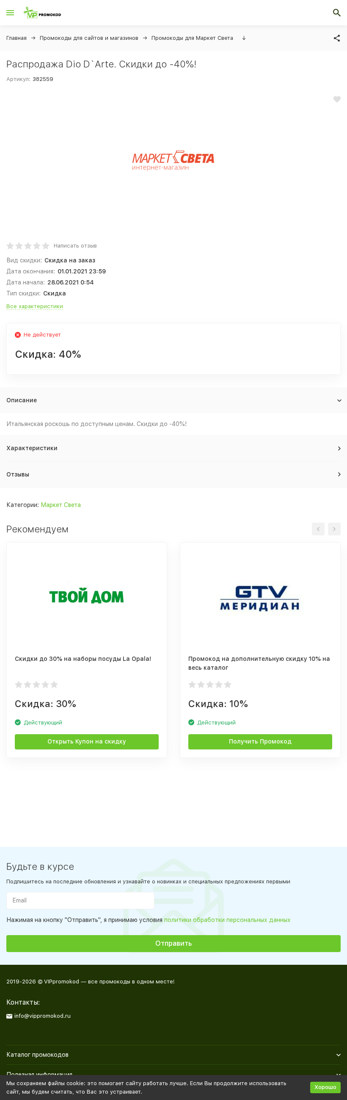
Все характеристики (34, 306)
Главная (16, 38)
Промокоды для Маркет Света (192, 38)
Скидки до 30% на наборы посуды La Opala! (83, 658)
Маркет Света (61, 504)
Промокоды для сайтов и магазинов (89, 38)
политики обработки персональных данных (227, 919)
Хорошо (325, 1087)
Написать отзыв (75, 245)
